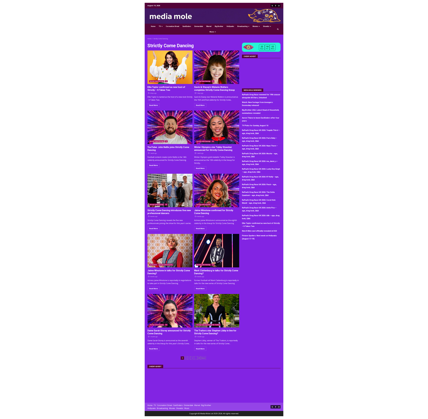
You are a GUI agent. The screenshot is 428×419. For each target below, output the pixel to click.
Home (153, 26)
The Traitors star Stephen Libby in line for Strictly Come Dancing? (216, 310)
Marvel (208, 26)
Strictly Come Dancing (157, 81)
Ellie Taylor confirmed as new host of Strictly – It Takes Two (169, 67)
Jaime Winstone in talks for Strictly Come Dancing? (169, 250)
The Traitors (216, 325)
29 (199, 358)
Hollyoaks (230, 26)
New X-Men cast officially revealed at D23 (259, 231)
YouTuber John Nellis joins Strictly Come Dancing (169, 127)
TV (160, 26)
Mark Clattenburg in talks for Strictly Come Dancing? (216, 250)
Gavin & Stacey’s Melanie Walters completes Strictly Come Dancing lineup (216, 67)
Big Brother (219, 26)
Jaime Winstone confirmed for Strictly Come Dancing (216, 190)
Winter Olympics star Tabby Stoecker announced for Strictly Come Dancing (216, 127)
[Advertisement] (261, 72)
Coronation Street (172, 26)
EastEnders (187, 26)
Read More (153, 105)
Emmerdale (198, 26)
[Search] (278, 29)
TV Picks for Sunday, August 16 (255, 126)
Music (212, 32)
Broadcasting (242, 26)
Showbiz (266, 26)
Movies (255, 26)
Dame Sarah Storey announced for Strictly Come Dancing (169, 310)
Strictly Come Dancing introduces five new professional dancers (169, 190)
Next (203, 358)
